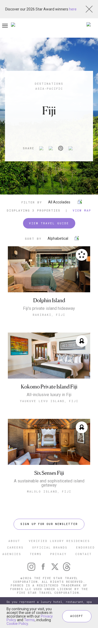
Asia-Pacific (49, 88)
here (73, 9)
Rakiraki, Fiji (49, 315)
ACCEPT (76, 616)
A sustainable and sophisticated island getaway (49, 483)
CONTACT (83, 554)
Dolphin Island (49, 301)
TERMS (36, 554)
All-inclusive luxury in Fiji (49, 395)
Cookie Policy (17, 623)
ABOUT (14, 541)
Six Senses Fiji (49, 473)
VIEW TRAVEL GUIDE (49, 223)
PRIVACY (58, 554)
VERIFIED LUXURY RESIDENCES (59, 541)
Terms (29, 620)
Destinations (49, 83)
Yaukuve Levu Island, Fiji (49, 401)
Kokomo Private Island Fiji (49, 387)
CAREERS (15, 547)
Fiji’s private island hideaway (49, 308)
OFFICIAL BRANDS (49, 547)
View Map (82, 210)
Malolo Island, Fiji (49, 491)
